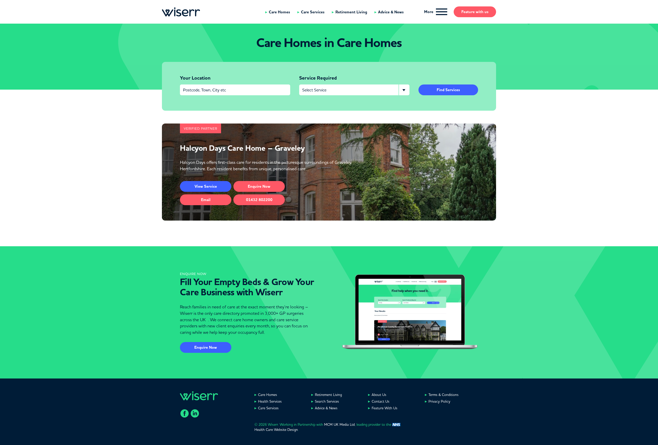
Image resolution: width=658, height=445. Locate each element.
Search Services (327, 401)
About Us (379, 394)
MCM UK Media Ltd (339, 424)
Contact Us (380, 401)
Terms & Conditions (443, 394)
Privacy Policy (439, 401)
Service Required (318, 78)
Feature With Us (384, 408)
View (206, 186)
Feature (474, 11)
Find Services (448, 89)
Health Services (270, 401)
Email (206, 199)
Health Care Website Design (276, 429)
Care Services (312, 12)
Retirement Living (351, 12)
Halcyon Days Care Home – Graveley (242, 148)
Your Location (195, 78)
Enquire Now (205, 347)
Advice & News (391, 12)
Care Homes (279, 12)
